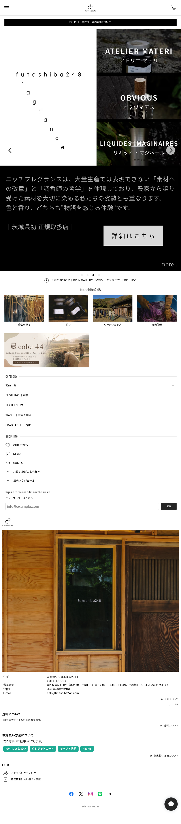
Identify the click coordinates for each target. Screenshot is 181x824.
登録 (168, 506)
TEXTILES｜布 (14, 405)
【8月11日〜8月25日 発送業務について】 (90, 22)
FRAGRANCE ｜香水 (18, 425)
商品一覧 (11, 385)
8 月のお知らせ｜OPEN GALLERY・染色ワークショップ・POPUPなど (94, 280)
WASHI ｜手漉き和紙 (18, 415)
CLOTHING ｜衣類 (17, 395)
